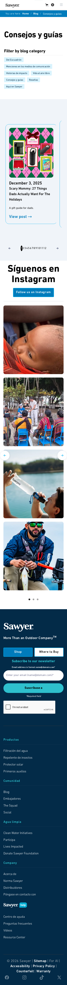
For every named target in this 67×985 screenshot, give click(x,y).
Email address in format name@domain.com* (33, 667)
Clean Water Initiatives (17, 833)
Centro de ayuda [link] (14, 917)
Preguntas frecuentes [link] (17, 923)
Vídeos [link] (7, 930)
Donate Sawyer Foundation (21, 853)
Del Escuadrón (13, 60)
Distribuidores (12, 888)
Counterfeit (25, 971)
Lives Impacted (13, 846)
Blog (35, 14)
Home (25, 14)
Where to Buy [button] (49, 652)
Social (7, 812)
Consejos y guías (14, 80)
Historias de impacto (16, 73)
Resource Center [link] (14, 937)
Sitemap (40, 961)
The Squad (10, 805)
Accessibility (20, 966)
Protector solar (13, 764)
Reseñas (33, 80)
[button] (50, 5)
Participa (9, 840)
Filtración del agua (15, 751)
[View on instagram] (33, 339)
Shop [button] (18, 652)
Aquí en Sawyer (14, 86)
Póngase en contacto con (19, 894)
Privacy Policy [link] (44, 966)
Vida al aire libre (41, 73)
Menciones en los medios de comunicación (28, 66)
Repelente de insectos (17, 758)
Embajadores (12, 799)
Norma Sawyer (13, 881)
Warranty (43, 971)
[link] (12, 5)
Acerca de (9, 874)
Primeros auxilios (14, 771)
